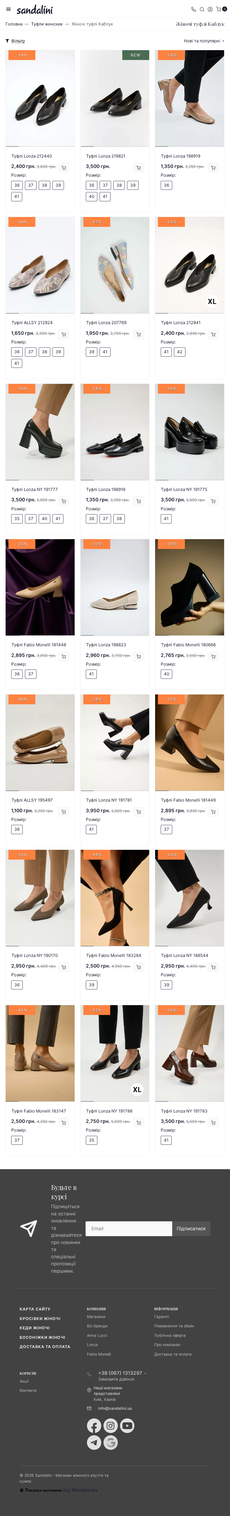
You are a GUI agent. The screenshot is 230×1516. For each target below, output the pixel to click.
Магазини (96, 1316)
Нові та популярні (202, 40)
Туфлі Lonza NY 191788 (109, 1111)
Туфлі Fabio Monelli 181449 (188, 800)
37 (30, 185)
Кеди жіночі (35, 1328)
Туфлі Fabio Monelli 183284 (113, 955)
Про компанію (167, 1344)
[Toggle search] (201, 9)
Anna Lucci (97, 1335)
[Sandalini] (35, 9)
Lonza (92, 1344)
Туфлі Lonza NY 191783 (184, 1111)
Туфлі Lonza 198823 (106, 644)
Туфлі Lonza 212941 (181, 322)
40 (91, 196)
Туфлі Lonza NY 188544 (184, 955)
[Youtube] (127, 1425)
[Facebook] (94, 1425)
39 (58, 185)
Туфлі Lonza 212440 (32, 156)
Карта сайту (35, 1309)
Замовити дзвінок (116, 1379)
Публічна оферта (170, 1335)
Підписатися (191, 1228)
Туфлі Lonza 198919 (180, 156)
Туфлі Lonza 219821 (105, 156)
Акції (24, 1381)
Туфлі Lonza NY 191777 (35, 489)
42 (179, 351)
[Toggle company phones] (193, 9)
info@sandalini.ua (115, 1408)
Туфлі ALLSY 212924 (32, 322)
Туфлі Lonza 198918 (105, 489)
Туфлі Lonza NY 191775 (184, 489)
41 (16, 196)
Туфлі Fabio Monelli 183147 (39, 1111)
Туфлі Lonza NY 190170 (35, 955)
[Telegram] (94, 1442)
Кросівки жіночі (40, 1318)
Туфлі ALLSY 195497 (32, 800)
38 (44, 185)
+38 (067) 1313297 (120, 1373)
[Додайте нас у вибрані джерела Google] (111, 1442)
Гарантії (161, 1316)
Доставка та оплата (45, 1346)
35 (17, 518)
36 (17, 185)
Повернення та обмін (174, 1326)
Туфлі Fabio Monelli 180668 (188, 644)
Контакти (28, 1390)
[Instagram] (111, 1425)
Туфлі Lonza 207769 (106, 322)
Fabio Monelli (99, 1354)
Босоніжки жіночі (42, 1337)
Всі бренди (97, 1326)
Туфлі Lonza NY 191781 (109, 800)
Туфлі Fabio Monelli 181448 (39, 644)
